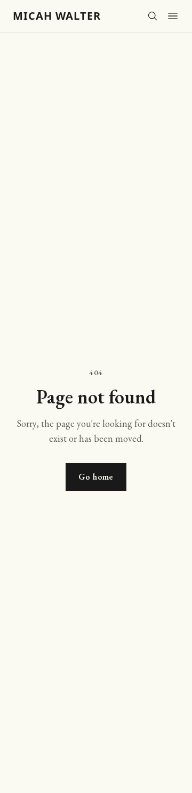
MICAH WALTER (57, 16)
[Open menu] (172, 16)
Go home (96, 476)
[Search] (152, 16)
